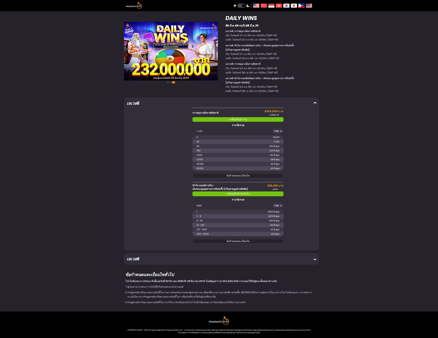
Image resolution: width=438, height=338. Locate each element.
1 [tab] (168, 82)
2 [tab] (173, 82)
